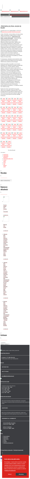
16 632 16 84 (5, 1)
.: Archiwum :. (3, 342)
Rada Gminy (6, 439)
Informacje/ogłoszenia (8, 158)
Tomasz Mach (12, 30)
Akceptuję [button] (21, 474)
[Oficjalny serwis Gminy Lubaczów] (14, 11)
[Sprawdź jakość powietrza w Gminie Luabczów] (19, 15)
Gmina (4, 440)
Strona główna (6, 436)
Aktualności (5, 154)
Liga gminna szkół (4, 165)
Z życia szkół (4, 160)
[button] (10, 471)
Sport (4, 162)
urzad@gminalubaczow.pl (8, 3)
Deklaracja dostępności (8, 443)
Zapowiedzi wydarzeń (5, 156)
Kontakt (5, 441)
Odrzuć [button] (10, 474)
